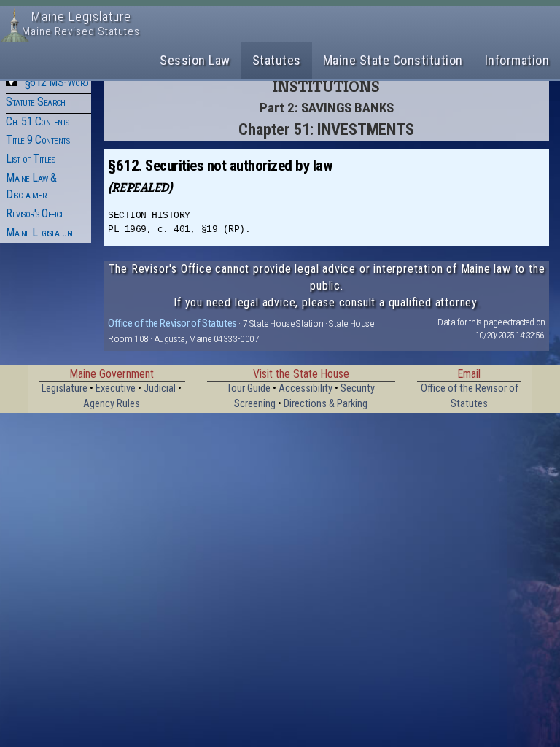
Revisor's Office (35, 213)
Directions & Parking (326, 404)
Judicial (160, 388)
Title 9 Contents (37, 140)
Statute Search (35, 102)
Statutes (276, 60)
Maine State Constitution (393, 60)
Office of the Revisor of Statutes (172, 323)
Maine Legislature (40, 232)
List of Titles (30, 159)
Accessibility (305, 388)
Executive (116, 388)
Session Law (195, 60)
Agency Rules (111, 404)
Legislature (65, 388)
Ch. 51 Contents (37, 121)
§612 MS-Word (57, 82)
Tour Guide (249, 388)
